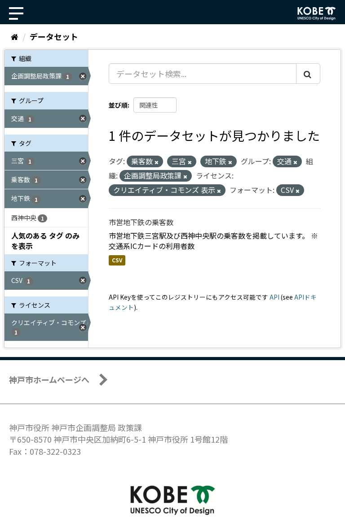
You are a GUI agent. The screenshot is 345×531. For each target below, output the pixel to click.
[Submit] (308, 73)
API (274, 296)
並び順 (118, 104)
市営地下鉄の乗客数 (141, 222)
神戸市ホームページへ (49, 379)
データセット (54, 36)
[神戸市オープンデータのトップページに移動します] (316, 13)
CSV (117, 260)
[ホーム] (14, 36)
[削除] (157, 161)
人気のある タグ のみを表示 (45, 240)
